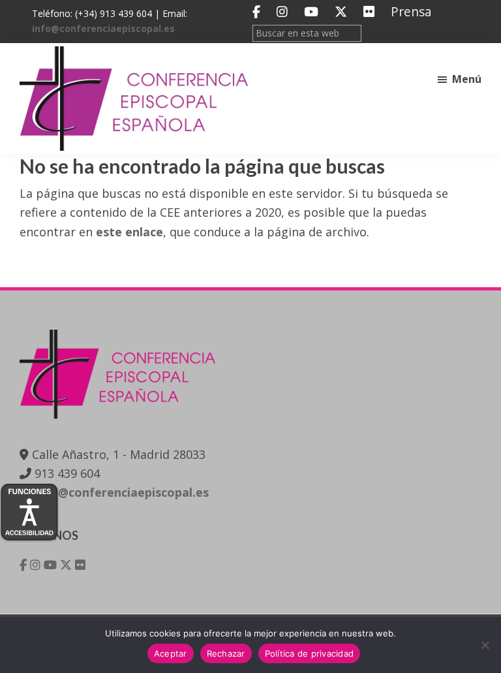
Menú (466, 79)
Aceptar (170, 653)
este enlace (129, 232)
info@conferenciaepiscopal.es (103, 28)
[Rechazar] (484, 644)
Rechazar (226, 653)
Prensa (411, 11)
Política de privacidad (309, 653)
